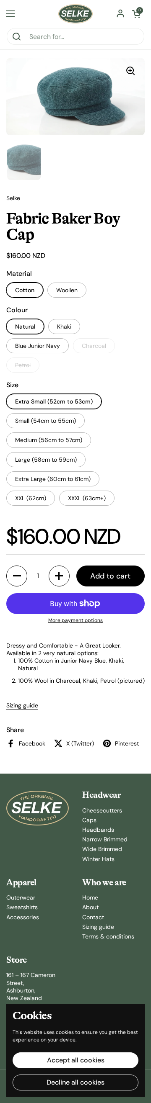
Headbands (98, 829)
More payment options (75, 620)
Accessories (22, 917)
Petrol (23, 365)
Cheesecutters (102, 810)
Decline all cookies (75, 1082)
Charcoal (94, 346)
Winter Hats (98, 859)
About (90, 907)
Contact (93, 917)
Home (90, 897)
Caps (89, 820)
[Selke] (75, 13)
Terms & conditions (108, 936)
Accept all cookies (75, 1060)
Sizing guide (22, 705)
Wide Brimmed (102, 849)
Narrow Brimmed (105, 839)
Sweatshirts (22, 907)
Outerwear (20, 897)
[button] (136, 13)
